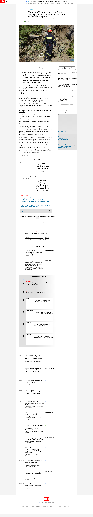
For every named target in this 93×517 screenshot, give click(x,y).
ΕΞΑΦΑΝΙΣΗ (36, 216)
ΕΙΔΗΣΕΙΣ (24, 6)
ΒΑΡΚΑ (52, 216)
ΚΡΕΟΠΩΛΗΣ (43, 216)
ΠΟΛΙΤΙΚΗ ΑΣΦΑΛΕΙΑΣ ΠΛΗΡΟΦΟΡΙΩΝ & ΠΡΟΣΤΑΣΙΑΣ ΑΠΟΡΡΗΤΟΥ (35, 506)
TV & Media (46, 3)
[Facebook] (71, 60)
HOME (20, 6)
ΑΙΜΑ (37, 218)
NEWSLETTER (42, 505)
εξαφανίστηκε (36, 79)
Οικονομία (35, 3)
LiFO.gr (29, 210)
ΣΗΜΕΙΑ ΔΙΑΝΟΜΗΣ (67, 506)
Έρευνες (48, 216)
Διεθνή (26, 3)
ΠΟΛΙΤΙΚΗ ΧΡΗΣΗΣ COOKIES (55, 506)
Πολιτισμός (40, 3)
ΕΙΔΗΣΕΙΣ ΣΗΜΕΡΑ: (25, 195)
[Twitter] (73, 60)
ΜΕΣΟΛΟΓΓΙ (30, 216)
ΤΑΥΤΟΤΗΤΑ (27, 505)
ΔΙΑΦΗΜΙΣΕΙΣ (49, 505)
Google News (36, 210)
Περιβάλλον (63, 3)
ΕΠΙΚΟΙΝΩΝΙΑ (34, 505)
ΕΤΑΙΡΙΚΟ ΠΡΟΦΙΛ (57, 505)
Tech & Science (51, 3)
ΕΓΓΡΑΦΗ (47, 237)
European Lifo (70, 3)
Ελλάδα (21, 3)
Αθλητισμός (58, 3)
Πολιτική (30, 3)
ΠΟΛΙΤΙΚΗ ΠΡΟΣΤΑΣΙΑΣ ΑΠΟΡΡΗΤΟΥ (40, 239)
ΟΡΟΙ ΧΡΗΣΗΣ (30, 239)
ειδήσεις (23, 211)
